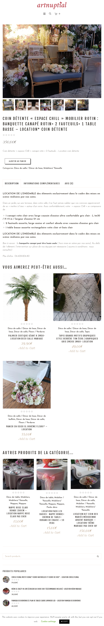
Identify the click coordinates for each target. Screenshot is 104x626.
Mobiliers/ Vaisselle (53, 168)
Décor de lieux (23, 419)
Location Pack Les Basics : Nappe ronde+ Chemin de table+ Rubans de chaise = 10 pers (52, 517)
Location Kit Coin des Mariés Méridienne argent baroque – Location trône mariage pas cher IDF (85, 520)
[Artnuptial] (52, 5)
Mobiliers (25, 497)
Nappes (14, 504)
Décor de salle (21, 332)
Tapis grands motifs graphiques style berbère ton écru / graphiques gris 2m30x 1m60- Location (77, 338)
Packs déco (52, 507)
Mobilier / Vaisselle (85, 504)
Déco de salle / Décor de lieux (28, 168)
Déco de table (13, 497)
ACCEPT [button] (64, 621)
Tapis (87, 332)
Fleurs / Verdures (37, 332)
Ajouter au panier (17, 161)
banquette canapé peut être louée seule (38, 243)
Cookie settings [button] (48, 622)
